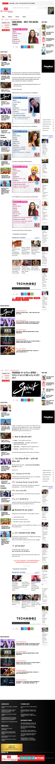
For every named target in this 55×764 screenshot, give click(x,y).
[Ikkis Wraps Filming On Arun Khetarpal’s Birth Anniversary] (7, 331)
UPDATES (7, 19)
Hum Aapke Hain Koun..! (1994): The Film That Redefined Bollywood (28, 724)
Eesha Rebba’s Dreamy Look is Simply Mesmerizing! (50, 33)
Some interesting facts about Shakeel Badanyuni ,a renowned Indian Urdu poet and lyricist (8, 718)
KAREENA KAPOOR (16, 300)
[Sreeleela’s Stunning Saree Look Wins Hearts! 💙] (44, 52)
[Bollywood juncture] (2, 26)
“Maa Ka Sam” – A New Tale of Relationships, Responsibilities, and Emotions (24, 3)
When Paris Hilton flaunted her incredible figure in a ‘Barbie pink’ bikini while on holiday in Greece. (5, 191)
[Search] (45, 8)
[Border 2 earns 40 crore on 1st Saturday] (5, 85)
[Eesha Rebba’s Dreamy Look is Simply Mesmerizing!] (44, 33)
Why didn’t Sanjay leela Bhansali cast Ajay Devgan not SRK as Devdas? (28, 734)
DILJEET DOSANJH (28, 298)
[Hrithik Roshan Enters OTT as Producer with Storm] (5, 126)
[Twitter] (7, 30)
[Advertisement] (29, 12)
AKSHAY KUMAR (19, 298)
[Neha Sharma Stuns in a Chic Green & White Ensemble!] (44, 27)
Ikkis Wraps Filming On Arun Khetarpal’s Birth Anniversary (27, 332)
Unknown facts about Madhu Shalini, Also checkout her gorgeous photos (8, 711)
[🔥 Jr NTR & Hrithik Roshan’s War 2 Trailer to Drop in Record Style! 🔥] (7, 350)
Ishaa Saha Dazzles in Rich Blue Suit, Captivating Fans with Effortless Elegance (5, 149)
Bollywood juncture (7, 26)
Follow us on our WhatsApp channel (21, 288)
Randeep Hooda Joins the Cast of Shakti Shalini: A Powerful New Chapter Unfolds (28, 341)
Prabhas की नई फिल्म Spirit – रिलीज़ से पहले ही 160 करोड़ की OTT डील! (5, 103)
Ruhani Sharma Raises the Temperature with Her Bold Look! (50, 39)
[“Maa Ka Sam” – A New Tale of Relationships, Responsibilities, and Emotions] (5, 71)
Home (2, 19)
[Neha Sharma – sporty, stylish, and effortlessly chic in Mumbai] (5, 57)
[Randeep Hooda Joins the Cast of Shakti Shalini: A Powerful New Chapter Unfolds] (7, 341)
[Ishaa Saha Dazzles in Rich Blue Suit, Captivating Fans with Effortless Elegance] (5, 143)
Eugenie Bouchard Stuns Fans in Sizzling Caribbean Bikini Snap (5, 176)
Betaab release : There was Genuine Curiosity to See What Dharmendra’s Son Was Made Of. (28, 739)
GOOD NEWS (37, 298)
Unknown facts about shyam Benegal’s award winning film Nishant (8, 732)
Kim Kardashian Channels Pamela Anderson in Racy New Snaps (5, 163)
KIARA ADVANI (25, 300)
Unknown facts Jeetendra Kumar (9, 721)
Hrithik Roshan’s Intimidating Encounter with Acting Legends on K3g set (28, 727)
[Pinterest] (28, 46)
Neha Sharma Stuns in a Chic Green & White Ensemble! (50, 27)
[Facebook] (3, 30)
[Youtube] (9, 30)
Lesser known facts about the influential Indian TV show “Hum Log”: (28, 711)
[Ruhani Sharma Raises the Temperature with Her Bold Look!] (44, 39)
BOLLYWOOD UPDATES (14, 19)
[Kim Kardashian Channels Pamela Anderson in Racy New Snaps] (5, 157)
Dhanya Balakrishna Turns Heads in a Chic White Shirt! (50, 45)
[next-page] (45, 57)
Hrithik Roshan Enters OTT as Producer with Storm (5, 131)
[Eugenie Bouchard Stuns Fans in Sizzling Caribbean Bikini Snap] (5, 171)
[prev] (51, 3)
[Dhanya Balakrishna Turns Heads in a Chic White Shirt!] (44, 46)
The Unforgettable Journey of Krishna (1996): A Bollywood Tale (28, 731)
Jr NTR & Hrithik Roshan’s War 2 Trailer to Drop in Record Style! (27, 351)
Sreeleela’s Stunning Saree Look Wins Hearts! (49, 52)
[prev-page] (42, 57)
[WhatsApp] (32, 46)
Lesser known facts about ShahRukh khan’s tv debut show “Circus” (28, 715)
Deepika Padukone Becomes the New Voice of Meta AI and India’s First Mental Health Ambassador (5, 118)
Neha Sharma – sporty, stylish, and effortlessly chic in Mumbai (5, 64)
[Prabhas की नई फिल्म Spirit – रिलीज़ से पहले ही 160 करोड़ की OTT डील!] (5, 97)
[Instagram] (5, 30)
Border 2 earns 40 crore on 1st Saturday (5, 90)
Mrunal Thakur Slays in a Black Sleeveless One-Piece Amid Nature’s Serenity (50, 11)
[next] (53, 3)
